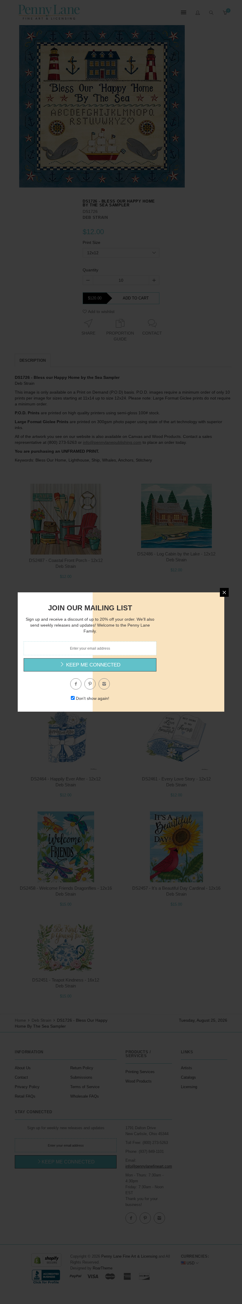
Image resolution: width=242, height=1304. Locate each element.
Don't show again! (92, 698)
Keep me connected (92, 665)
